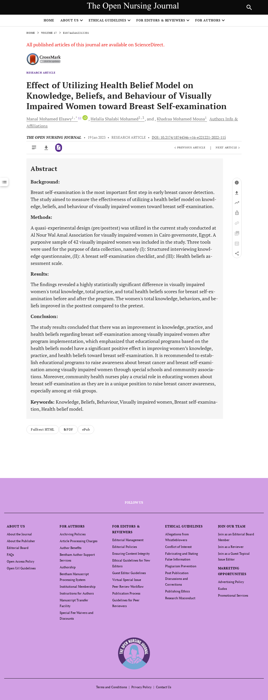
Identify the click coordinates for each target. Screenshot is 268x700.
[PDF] (58, 147)
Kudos (222, 589)
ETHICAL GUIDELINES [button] (107, 20)
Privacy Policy (141, 687)
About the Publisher (21, 541)
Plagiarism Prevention (180, 566)
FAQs (10, 555)
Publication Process (126, 593)
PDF (69, 429)
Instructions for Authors (77, 593)
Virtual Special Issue (126, 580)
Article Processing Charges (78, 541)
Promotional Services (233, 595)
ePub (86, 429)
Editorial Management (127, 540)
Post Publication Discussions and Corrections (176, 578)
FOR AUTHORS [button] (208, 20)
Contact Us (163, 687)
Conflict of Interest (178, 547)
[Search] (249, 7)
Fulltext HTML (42, 429)
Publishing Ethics (177, 591)
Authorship (68, 567)
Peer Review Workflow (128, 586)
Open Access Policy (20, 561)
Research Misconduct (180, 598)
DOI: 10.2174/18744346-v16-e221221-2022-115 (189, 137)
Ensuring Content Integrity (131, 553)
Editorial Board (18, 548)
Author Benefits (70, 548)
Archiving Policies (73, 534)
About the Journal (19, 534)
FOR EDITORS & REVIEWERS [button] (160, 20)
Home (49, 20)
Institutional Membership (78, 586)
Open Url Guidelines (21, 568)
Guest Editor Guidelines (129, 573)
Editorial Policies (124, 547)
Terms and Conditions (111, 687)
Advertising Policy (231, 582)
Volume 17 (49, 33)
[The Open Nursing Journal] (134, 653)
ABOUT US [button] (69, 20)
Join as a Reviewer (231, 547)
